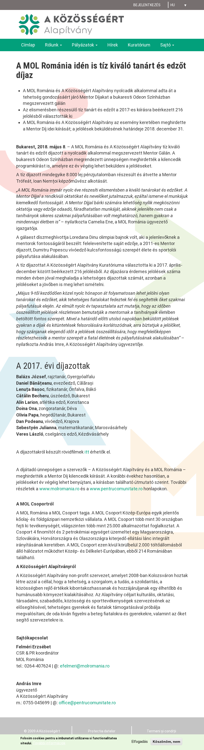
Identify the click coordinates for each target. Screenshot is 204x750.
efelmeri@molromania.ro (84, 665)
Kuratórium (139, 44)
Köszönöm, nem (166, 742)
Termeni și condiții (161, 731)
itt (87, 452)
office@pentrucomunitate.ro (87, 702)
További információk (49, 743)
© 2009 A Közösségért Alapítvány (42, 733)
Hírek (112, 44)
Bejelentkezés (146, 5)
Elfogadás (140, 742)
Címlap (28, 44)
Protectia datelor (101, 731)
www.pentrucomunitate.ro (116, 488)
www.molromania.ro (59, 488)
